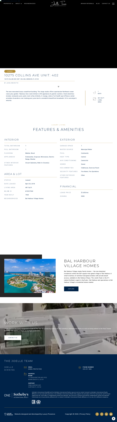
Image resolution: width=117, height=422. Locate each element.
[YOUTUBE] (111, 414)
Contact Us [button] (12, 337)
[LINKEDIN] (106, 414)
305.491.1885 (87, 369)
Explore (71, 289)
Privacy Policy (85, 414)
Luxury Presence (48, 414)
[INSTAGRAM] (101, 414)
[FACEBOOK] (97, 414)
